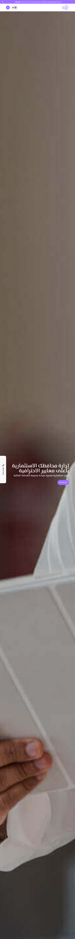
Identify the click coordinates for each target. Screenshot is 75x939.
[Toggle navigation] (8, 7)
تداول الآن (18, 2)
